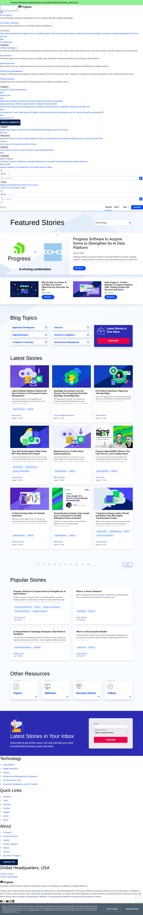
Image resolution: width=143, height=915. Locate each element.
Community (63, 130)
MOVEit (54, 104)
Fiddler (35, 112)
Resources (5, 136)
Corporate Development (36, 162)
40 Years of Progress (12, 856)
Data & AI (58, 327)
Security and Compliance (21, 471)
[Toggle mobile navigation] (2, 202)
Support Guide (52, 130)
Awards (6, 840)
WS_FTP (10, 118)
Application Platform (45, 101)
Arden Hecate (101, 415)
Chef (9, 107)
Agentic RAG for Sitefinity (33, 34)
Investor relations (10, 844)
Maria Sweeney (59, 477)
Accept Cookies (112, 909)
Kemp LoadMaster (62, 107)
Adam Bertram (17, 477)
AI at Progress (6, 15)
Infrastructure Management (11, 71)
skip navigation (9, 8)
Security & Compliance (64, 335)
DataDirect (23, 101)
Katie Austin (16, 415)
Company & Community (22, 342)
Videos (41, 138)
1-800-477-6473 (6, 188)
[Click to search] (130, 222)
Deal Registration (27, 151)
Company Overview (8, 162)
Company (5, 156)
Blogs (74, 138)
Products (4, 87)
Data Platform (6, 34)
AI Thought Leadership (9, 23)
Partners (4, 147)
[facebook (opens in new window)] (1, 902)
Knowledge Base (65, 138)
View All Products (10, 122)
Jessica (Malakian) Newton (64, 415)
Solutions (5, 45)
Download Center (38, 130)
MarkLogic (4, 101)
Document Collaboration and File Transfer (20, 784)
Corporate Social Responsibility (60, 162)
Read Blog (78, 268)
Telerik (26, 104)
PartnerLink (15, 185)
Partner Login (33, 150)
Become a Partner (19, 150)
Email (96, 724)
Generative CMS (74, 34)
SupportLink (5, 185)
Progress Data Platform (22, 611)
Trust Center (34, 167)
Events (80, 138)
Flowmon (50, 107)
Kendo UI (33, 104)
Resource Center (16, 138)
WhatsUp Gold (76, 107)
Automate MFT (52, 113)
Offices (49, 167)
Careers (42, 167)
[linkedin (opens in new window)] (13, 902)
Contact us (9, 862)
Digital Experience (7, 63)
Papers (26, 138)
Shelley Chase (18, 654)
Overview (108, 207)
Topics (116, 207)
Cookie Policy (33, 910)
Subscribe (137, 207)
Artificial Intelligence (8, 48)
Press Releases (21, 167)
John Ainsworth (19, 617)
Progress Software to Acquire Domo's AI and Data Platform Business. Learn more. (44, 2)
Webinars (34, 138)
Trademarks (35, 894)
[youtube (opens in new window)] (7, 902)
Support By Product (8, 130)
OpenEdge (58, 101)
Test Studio (43, 112)
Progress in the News (40, 611)
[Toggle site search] (1, 190)
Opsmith (3, 37)
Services (3, 133)
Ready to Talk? (20, 188)
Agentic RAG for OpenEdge (56, 34)
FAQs (100, 138)
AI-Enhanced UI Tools (9, 112)
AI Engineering (6, 42)
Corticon (32, 101)
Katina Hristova (101, 542)
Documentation (50, 138)
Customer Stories (90, 138)
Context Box (86, 34)
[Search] (1, 170)
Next (127, 565)
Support (4, 127)
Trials (5, 800)
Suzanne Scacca (18, 542)
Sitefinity (19, 104)
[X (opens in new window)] (4, 902)
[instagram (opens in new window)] (10, 902)
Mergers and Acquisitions (51, 607)
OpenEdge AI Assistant (101, 34)
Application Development (23, 327)
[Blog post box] (29, 376)
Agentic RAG (17, 34)
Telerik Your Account (29, 185)
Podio (47, 104)
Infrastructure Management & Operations (28, 107)
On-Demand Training (27, 144)
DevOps (3, 107)
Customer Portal (23, 130)
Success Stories (86, 693)
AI (1, 12)
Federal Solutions (7, 79)
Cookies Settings (132, 909)
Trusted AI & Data (7, 90)
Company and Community (23, 607)
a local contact (12, 877)
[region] (71, 909)
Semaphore (14, 101)
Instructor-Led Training (9, 144)
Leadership (21, 162)
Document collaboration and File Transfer (65, 112)
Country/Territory (100, 730)
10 (88, 565)
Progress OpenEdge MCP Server (125, 34)
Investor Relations (7, 167)
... (94, 565)
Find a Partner (6, 150)
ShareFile (41, 104)
